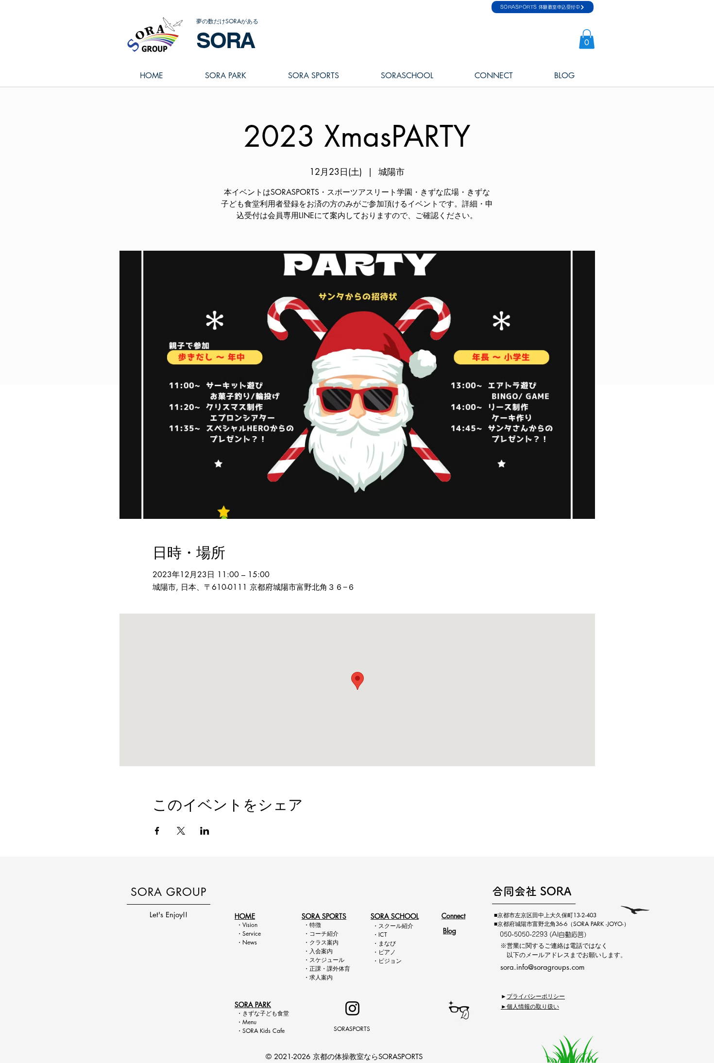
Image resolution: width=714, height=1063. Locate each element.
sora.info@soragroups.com (542, 967)
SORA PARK (253, 1004)
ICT (382, 934)
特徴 (315, 925)
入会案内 (321, 951)
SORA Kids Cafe (263, 1031)
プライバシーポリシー (536, 996)
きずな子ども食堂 (265, 1013)
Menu (252, 1022)
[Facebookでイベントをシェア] (157, 831)
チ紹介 (330, 933)
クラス (318, 942)
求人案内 (321, 977)
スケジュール (326, 960)
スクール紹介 (395, 926)
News (249, 942)
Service (251, 933)
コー (315, 933)
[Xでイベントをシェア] (181, 831)
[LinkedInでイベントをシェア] (204, 831)
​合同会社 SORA (531, 891)
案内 (333, 942)
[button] (586, 39)
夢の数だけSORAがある (227, 21)
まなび (387, 943)
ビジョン (390, 961)
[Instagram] (352, 1008)
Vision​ (249, 925)
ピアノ (387, 952)
